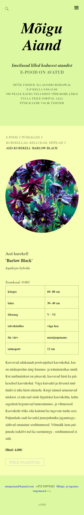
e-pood (12, 137)
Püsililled (31, 137)
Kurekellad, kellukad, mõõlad (34, 142)
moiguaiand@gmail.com (19, 486)
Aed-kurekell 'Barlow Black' (32, 148)
